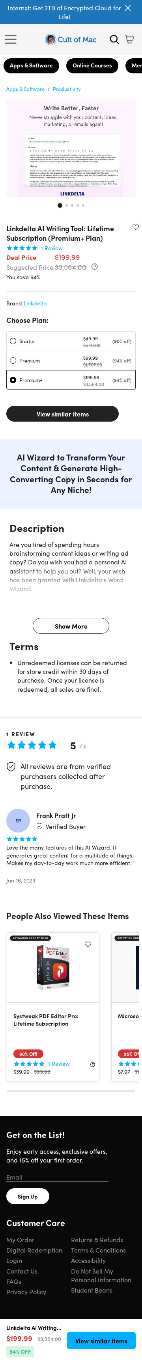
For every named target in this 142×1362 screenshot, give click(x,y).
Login (14, 1260)
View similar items (63, 413)
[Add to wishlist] (135, 227)
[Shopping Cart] (129, 39)
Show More (71, 626)
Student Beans (91, 1289)
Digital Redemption (34, 1249)
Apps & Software (31, 65)
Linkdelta (35, 303)
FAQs (13, 1281)
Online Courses (92, 65)
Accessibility (88, 1260)
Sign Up (28, 1196)
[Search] (114, 39)
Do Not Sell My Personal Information (101, 1275)
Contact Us (21, 1270)
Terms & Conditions (98, 1249)
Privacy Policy (26, 1291)
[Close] (127, 8)
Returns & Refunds (97, 1239)
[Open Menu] (13, 39)
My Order (20, 1239)
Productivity (67, 88)
